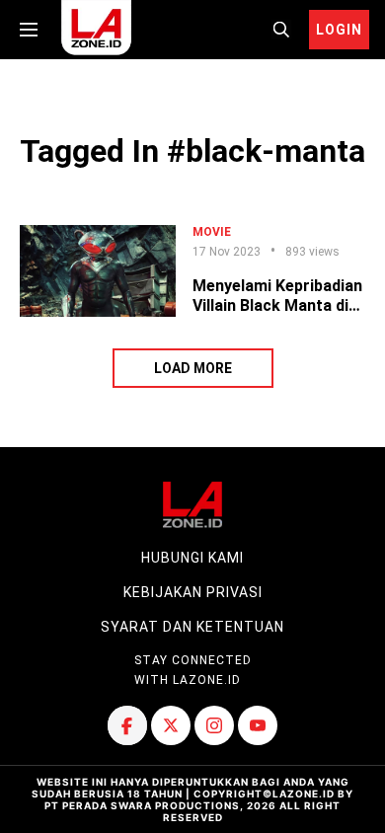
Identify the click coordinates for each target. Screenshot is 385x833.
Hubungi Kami (192, 558)
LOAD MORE (193, 368)
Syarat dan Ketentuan (192, 627)
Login (339, 30)
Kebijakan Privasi (193, 592)
